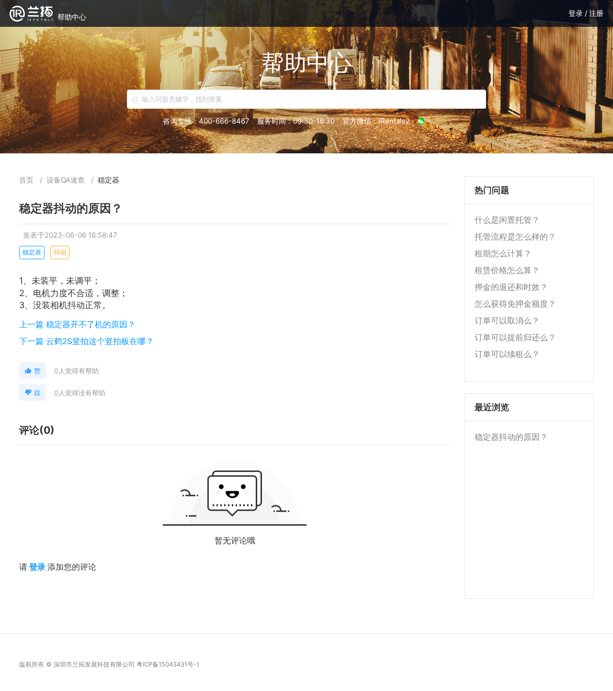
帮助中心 (71, 17)
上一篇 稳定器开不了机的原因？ (77, 324)
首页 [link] (27, 179)
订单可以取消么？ (507, 320)
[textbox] (306, 99)
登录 (576, 13)
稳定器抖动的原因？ (511, 437)
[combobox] (306, 99)
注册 (596, 13)
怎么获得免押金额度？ (515, 304)
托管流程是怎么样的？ (515, 237)
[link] (66, 179)
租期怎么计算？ (503, 253)
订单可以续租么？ (507, 354)
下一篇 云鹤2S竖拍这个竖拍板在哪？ (86, 341)
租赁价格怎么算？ (507, 270)
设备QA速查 (66, 179)
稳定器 (108, 179)
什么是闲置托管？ (507, 220)
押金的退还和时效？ (511, 287)
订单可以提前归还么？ (515, 337)
